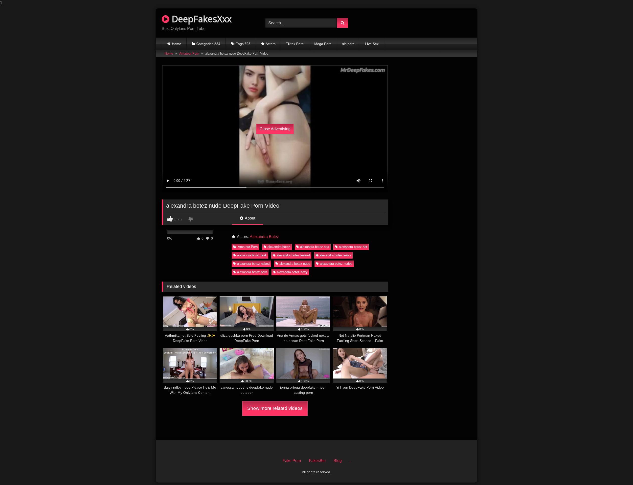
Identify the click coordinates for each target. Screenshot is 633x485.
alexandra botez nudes (336, 263)
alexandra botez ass (314, 247)
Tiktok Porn (295, 44)
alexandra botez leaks (335, 255)
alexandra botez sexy (292, 272)
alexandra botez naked (253, 263)
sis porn (348, 44)
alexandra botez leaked (293, 255)
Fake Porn (292, 461)
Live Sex (372, 44)
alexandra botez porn (252, 272)
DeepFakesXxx (200, 19)
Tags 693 (243, 44)
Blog (338, 461)
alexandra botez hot (353, 247)
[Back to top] (617, 471)
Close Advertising (275, 129)
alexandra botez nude (294, 263)
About (249, 218)
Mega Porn (323, 44)
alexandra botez (279, 247)
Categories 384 (208, 44)
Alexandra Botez (264, 237)
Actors (270, 44)
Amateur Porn (189, 53)
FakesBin (317, 461)
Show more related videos (275, 408)
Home (176, 44)
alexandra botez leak (252, 255)
